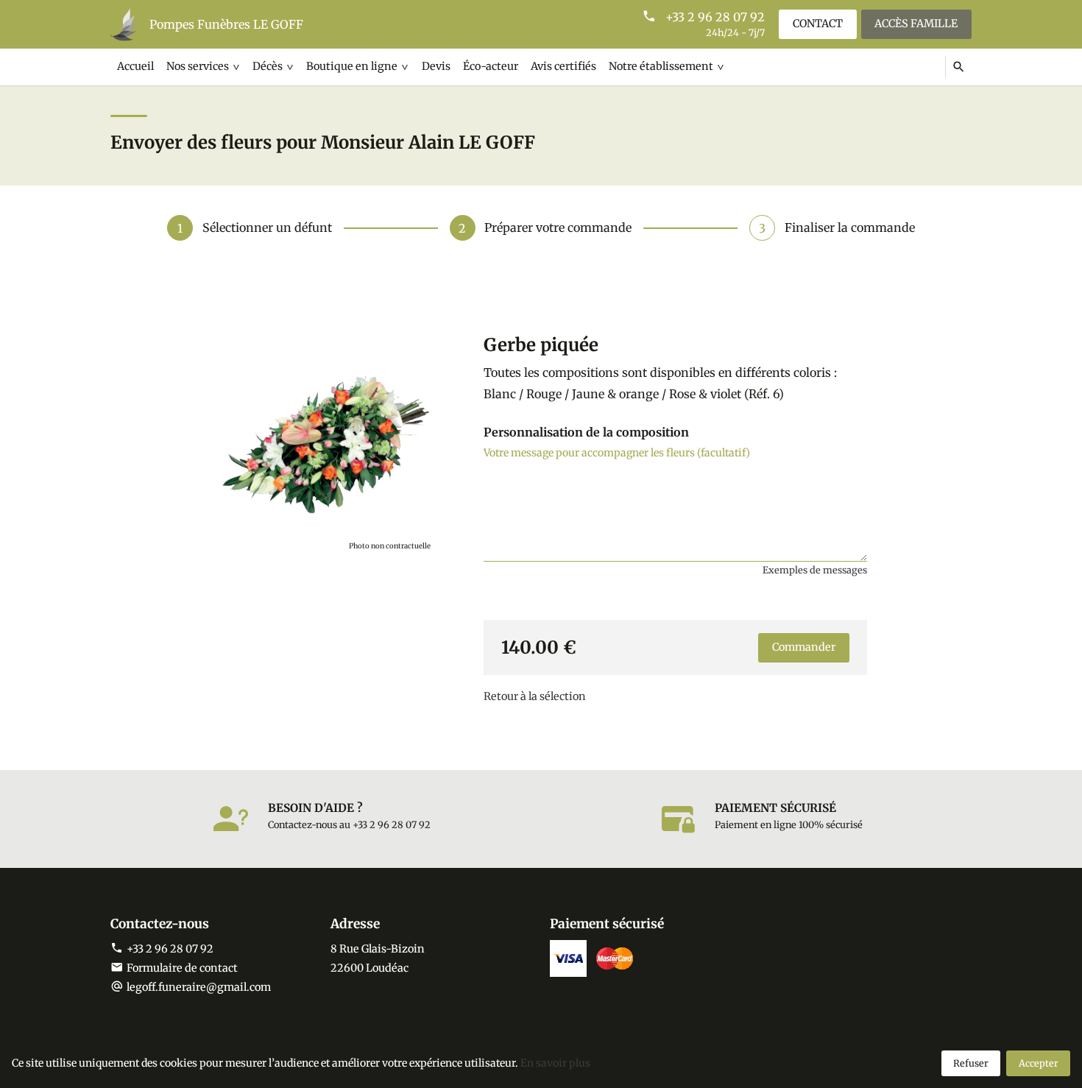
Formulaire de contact (182, 968)
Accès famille (916, 23)
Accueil (135, 66)
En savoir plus (555, 1063)
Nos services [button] (197, 66)
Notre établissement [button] (661, 66)
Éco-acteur (490, 66)
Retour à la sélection (535, 696)
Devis (436, 66)
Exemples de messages (815, 570)
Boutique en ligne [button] (351, 66)
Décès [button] (267, 66)
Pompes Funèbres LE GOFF (226, 24)
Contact (818, 23)
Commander (803, 647)
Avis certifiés (563, 66)
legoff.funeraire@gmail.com (199, 987)
